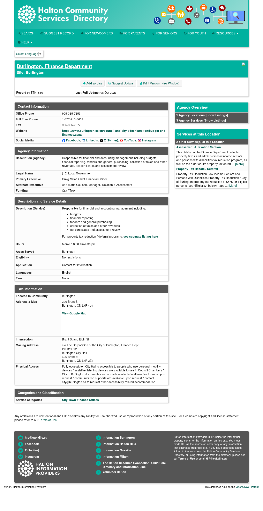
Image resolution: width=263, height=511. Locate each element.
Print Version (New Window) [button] (160, 83)
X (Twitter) (111, 140)
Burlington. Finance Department (54, 66)
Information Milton (116, 456)
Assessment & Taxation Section (198, 147)
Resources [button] (225, 33)
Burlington (35, 72)
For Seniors (166, 33)
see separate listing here (140, 236)
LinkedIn (92, 140)
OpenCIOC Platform (247, 487)
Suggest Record (58, 33)
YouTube (130, 140)
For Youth (197, 33)
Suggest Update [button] (122, 83)
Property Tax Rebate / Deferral (197, 169)
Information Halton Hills (119, 444)
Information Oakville (117, 450)
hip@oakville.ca (36, 437)
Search (27, 33)
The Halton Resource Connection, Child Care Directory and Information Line (134, 465)
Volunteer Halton (114, 472)
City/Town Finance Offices (80, 400)
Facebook (73, 140)
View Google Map (74, 313)
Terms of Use (48, 420)
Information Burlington (119, 437)
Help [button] (25, 42)
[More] (239, 164)
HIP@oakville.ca (216, 458)
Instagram (149, 140)
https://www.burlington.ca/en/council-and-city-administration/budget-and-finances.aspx (114, 133)
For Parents (134, 33)
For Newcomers (98, 33)
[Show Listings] (216, 115)
